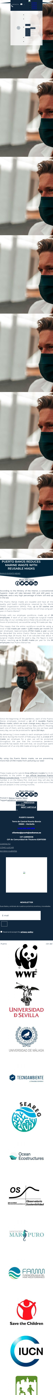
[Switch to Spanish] (32, 1)
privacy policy (27, 932)
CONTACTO (5, 844)
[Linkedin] (35, 583)
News (17, 573)
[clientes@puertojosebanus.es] (21, 4)
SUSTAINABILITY (32, 41)
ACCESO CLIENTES (8, 851)
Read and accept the (18, 932)
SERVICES (29, 27)
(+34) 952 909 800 (26, 828)
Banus (3, 573)
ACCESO (33, 28)
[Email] (26, 583)
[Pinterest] (31, 583)
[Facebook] (17, 583)
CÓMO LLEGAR (6, 847)
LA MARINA (28, 38)
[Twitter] (22, 583)
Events (10, 573)
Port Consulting (35, 34)
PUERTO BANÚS (28, 16)
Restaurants (35, 25)
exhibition (11, 800)
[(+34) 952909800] (12, 6)
